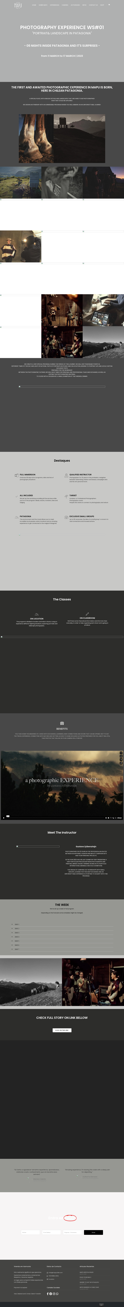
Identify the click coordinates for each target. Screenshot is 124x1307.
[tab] (62, 924)
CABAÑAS (65, 5)
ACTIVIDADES (75, 5)
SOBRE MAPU (43, 5)
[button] (2, 982)
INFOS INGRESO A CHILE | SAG (89, 1287)
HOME (34, 5)
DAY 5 (17, 941)
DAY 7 (17, 949)
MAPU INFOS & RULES (86, 1272)
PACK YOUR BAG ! (85, 1277)
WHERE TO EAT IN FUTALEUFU (89, 1282)
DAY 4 (17, 937)
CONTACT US (93, 5)
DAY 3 (17, 933)
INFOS (84, 5)
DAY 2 (17, 928)
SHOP (102, 5)
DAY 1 (17, 924)
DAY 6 (17, 945)
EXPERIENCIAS (54, 5)
